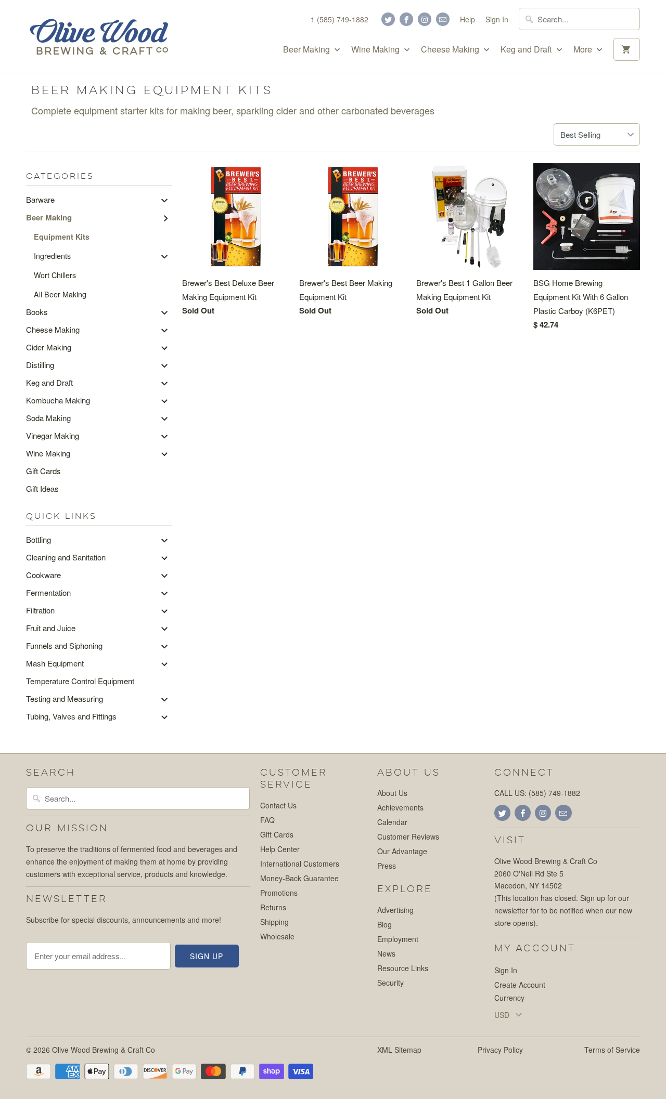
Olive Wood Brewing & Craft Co (103, 1049)
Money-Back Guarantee (299, 878)
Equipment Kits (61, 236)
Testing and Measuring (64, 698)
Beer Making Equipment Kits (152, 90)
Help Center (280, 849)
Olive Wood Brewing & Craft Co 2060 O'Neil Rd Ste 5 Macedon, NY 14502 (545, 873)
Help (467, 19)
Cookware (43, 574)
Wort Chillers (55, 275)
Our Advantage (402, 851)
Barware (40, 199)
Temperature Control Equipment (80, 680)
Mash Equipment (55, 663)
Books (37, 311)
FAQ (267, 820)
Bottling (38, 539)
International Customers (299, 863)
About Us (392, 793)
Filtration (40, 610)
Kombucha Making (58, 400)
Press (386, 865)
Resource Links (402, 968)
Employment (397, 939)
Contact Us (278, 805)
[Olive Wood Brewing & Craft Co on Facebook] (406, 19)
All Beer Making (60, 294)
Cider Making (48, 347)
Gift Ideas (42, 488)
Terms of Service (612, 1049)
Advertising (395, 910)
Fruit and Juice (50, 627)
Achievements (400, 807)
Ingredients (52, 256)
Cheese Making (451, 49)
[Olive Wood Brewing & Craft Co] (99, 36)
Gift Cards (43, 470)
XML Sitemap (399, 1049)
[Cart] (626, 49)
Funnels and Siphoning (64, 645)
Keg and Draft (527, 49)
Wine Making (376, 49)
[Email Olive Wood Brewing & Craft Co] (443, 19)
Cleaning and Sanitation (66, 557)
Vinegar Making (52, 435)
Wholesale (277, 936)
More (583, 49)
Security (390, 982)
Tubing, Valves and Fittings (71, 716)
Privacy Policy (500, 1049)
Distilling (40, 364)
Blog (384, 924)
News (386, 953)
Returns (273, 907)
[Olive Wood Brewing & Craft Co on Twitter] (388, 19)
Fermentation (48, 592)
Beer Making (307, 49)
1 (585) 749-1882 (339, 19)
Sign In (496, 19)
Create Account (519, 984)
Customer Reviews (408, 836)
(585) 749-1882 (554, 793)
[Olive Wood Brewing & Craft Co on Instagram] (424, 19)
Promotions (279, 892)
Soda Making (48, 417)
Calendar (392, 822)
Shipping (274, 922)
